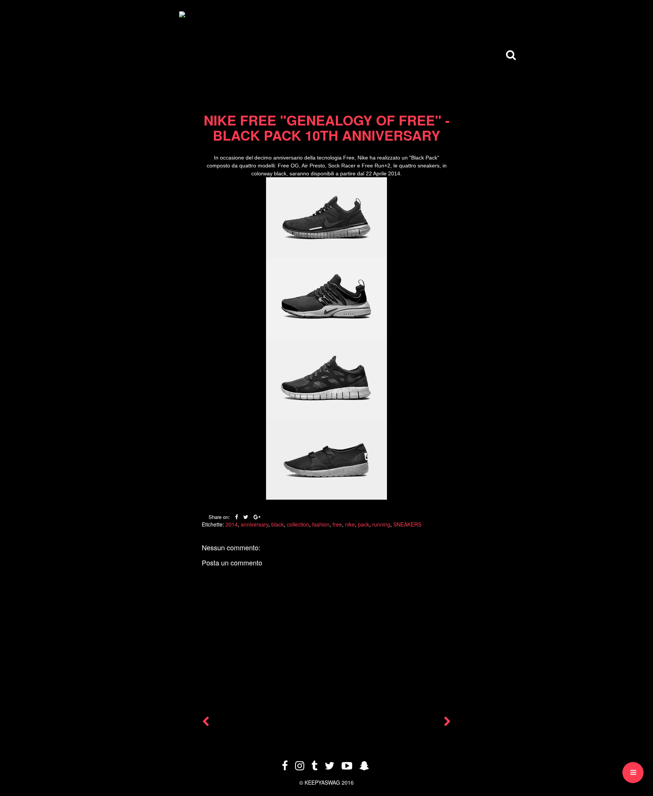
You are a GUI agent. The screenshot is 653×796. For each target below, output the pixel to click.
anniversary (254, 524)
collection (298, 524)
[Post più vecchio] (447, 723)
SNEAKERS (407, 524)
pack (363, 524)
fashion (321, 524)
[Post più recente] (205, 723)
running (381, 524)
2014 (232, 524)
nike (350, 524)
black (277, 524)
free (337, 524)
